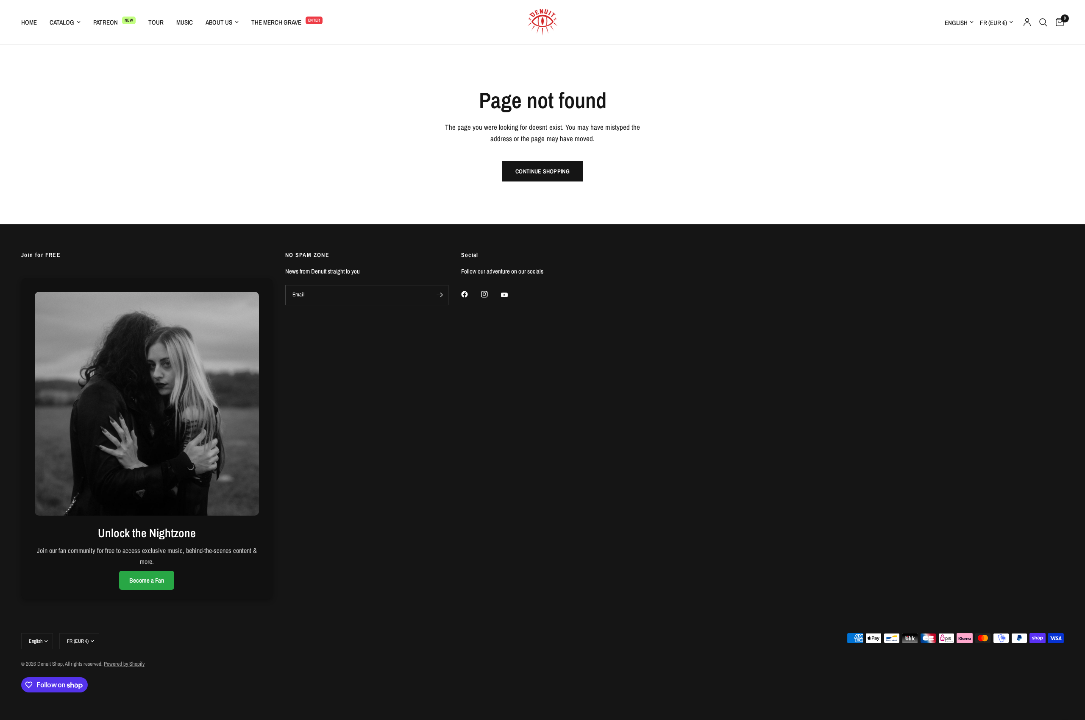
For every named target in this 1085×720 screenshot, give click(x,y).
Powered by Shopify (124, 663)
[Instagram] (490, 294)
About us (219, 22)
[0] (1058, 22)
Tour (156, 22)
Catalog (62, 22)
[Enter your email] (439, 295)
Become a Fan (146, 580)
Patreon (105, 22)
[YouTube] (510, 295)
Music (184, 22)
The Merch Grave (276, 22)
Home (29, 22)
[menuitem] (32, 22)
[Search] (1043, 22)
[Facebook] (470, 294)
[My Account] (1027, 22)
